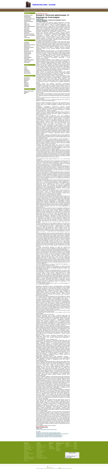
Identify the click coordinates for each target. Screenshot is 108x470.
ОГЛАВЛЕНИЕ (39, 18)
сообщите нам (70, 468)
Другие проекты (28, 89)
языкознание (27, 37)
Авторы (40, 10)
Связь (50, 10)
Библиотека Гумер (40, 4)
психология (26, 27)
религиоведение (27, 57)
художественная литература (29, 457)
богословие (26, 48)
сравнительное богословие (42, 458)
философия (26, 30)
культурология (27, 20)
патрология (26, 56)
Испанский (26, 85)
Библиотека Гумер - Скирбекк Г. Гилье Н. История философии (49, 436)
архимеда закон (46, 429)
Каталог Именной (34, 10)
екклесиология (27, 52)
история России (27, 17)
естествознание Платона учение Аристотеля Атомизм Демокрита (49, 435)
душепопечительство (29, 51)
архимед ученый (53, 429)
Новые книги (45, 10)
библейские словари (28, 47)
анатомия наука (39, 429)
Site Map (75, 448)
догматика (26, 49)
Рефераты (26, 92)
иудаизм (26, 69)
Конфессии (26, 64)
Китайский (26, 86)
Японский (26, 82)
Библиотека (27, 13)
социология (26, 28)
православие (27, 71)
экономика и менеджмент (29, 35)
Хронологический (69, 445)
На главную (26, 10)
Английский (26, 77)
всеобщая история (28, 15)
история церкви (27, 53)
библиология (27, 45)
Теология (26, 40)
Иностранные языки (28, 75)
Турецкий (26, 83)
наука (25, 22)
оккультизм (26, 54)
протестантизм (27, 73)
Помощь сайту (56, 10)
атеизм (25, 66)
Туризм (75, 444)
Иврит (25, 81)
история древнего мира (29, 18)
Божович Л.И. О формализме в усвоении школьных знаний (48, 432)
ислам (25, 68)
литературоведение (28, 21)
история (52, 4)
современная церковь (29, 59)
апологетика (27, 43)
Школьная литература (29, 33)
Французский (27, 78)
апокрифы (26, 42)
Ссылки (75, 446)
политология (27, 25)
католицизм (26, 70)
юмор (25, 36)
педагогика (26, 23)
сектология (26, 58)
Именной (67, 444)
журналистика (27, 16)
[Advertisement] (29, 115)
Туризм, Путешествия (29, 91)
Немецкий (26, 80)
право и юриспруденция (29, 26)
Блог (25, 93)
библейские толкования (29, 44)
